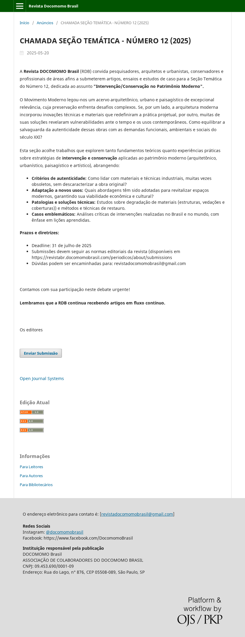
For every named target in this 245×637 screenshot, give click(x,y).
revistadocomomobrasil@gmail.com (137, 514)
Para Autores (31, 475)
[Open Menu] (20, 6)
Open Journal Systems (42, 378)
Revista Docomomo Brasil (53, 6)
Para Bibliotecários (36, 484)
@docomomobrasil (64, 532)
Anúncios (45, 22)
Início (24, 22)
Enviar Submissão (41, 353)
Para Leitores (31, 466)
